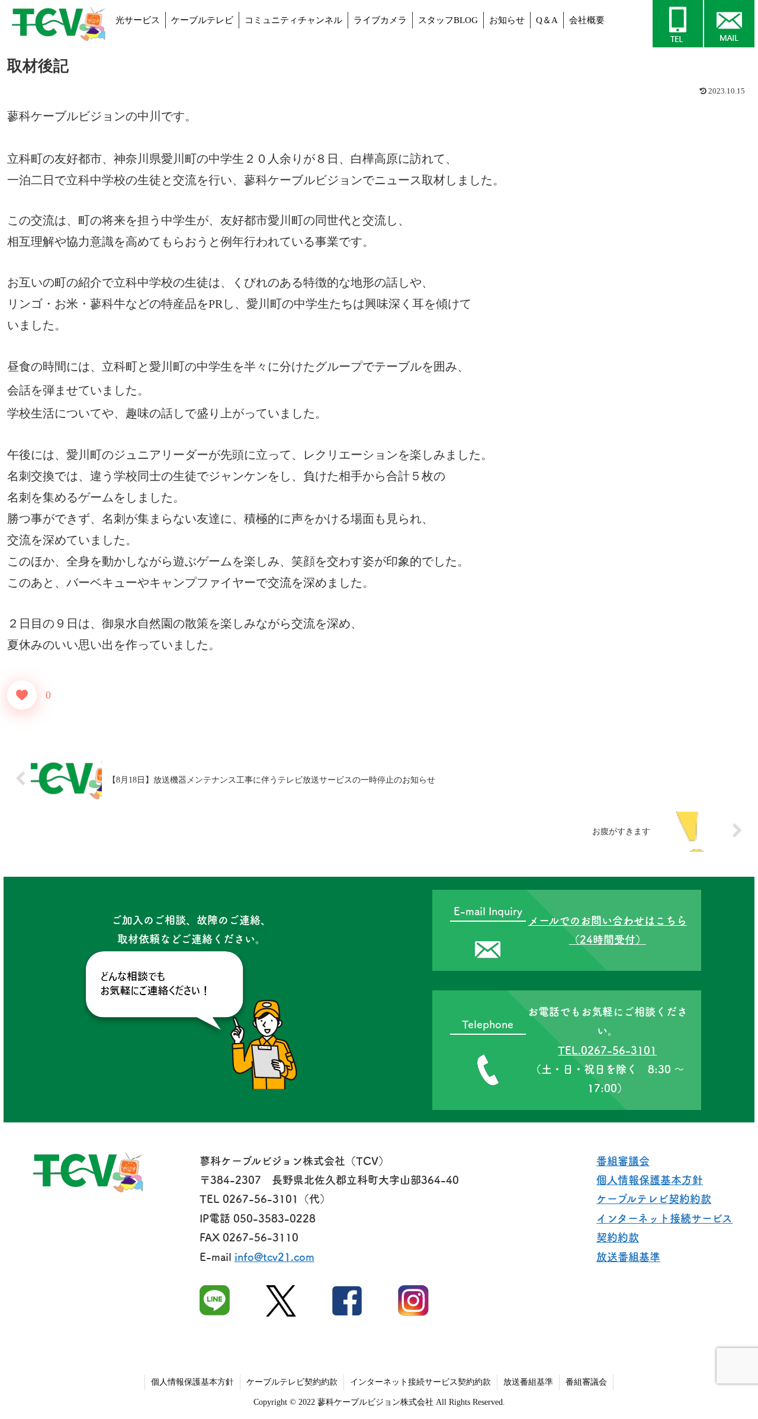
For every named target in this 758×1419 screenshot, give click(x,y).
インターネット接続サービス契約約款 (420, 1382)
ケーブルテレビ (202, 20)
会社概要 (587, 20)
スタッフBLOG (448, 20)
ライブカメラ (380, 20)
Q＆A (547, 20)
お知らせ (507, 20)
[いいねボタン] (22, 695)
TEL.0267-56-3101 (607, 1050)
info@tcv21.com (274, 1256)
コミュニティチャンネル (293, 20)
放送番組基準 (628, 1256)
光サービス (137, 20)
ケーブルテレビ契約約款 (653, 1198)
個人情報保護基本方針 (649, 1180)
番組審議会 (623, 1161)
